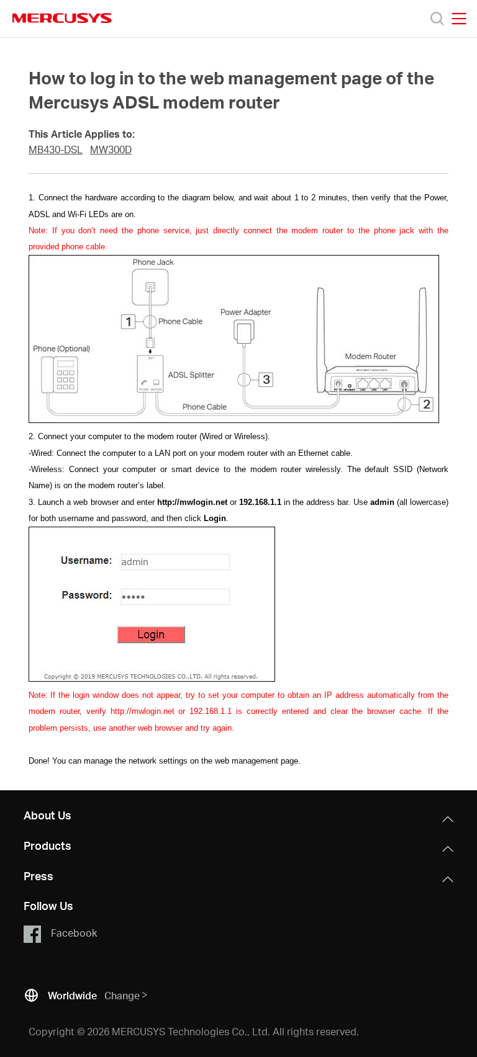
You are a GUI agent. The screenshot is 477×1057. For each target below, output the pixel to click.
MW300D (111, 149)
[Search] (437, 18)
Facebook (74, 932)
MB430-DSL (56, 149)
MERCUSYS (62, 18)
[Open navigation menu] (459, 18)
